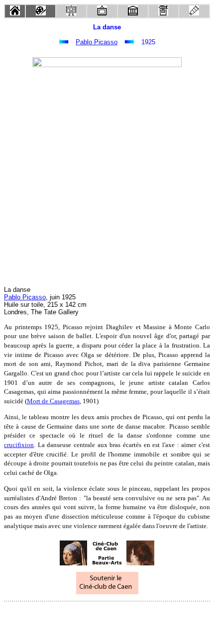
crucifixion (19, 445)
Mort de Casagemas (53, 401)
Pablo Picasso (96, 42)
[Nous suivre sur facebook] (88, 615)
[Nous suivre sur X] (107, 615)
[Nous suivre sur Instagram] (125, 615)
